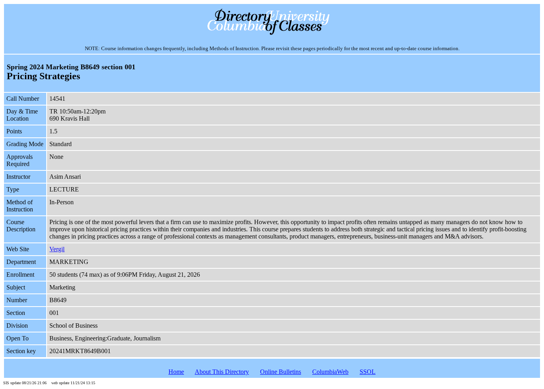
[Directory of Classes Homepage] (272, 34)
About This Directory (222, 371)
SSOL (368, 371)
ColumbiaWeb (330, 371)
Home (176, 371)
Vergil (57, 249)
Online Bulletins (280, 371)
